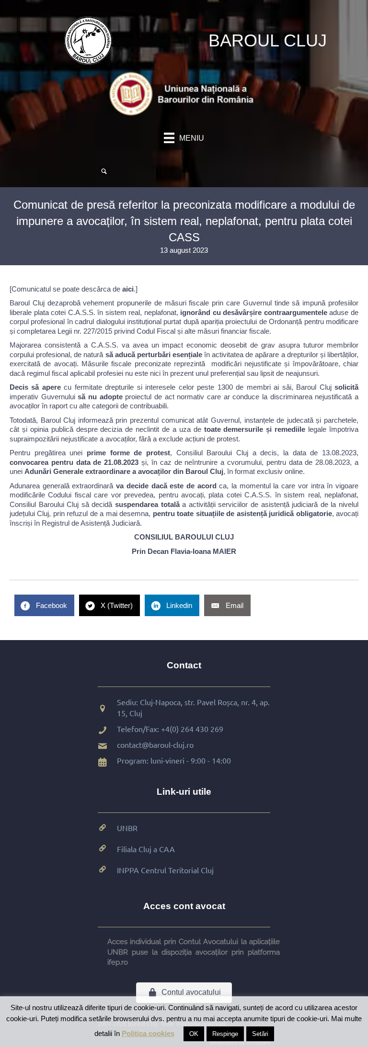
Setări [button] (260, 1033)
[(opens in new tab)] (184, 93)
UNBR (127, 828)
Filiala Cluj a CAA (146, 849)
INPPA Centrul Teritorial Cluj (165, 870)
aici (128, 289)
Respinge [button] (225, 1033)
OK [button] (193, 1033)
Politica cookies (148, 1033)
